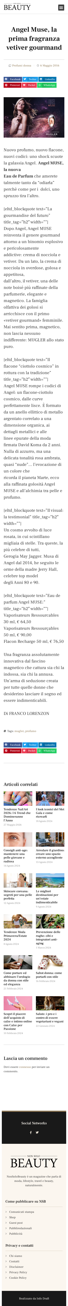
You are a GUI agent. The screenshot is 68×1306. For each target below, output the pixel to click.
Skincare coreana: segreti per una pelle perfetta (18, 895)
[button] (61, 8)
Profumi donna (21, 65)
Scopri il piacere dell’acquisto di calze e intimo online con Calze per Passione (18, 1021)
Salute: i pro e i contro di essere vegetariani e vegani (49, 1017)
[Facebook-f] (30, 1132)
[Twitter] (37, 1132)
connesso (25, 1067)
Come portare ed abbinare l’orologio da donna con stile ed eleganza (17, 978)
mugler (19, 731)
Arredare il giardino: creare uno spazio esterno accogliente (50, 854)
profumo (30, 731)
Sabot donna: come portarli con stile (49, 975)
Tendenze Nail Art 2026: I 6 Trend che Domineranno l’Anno (17, 814)
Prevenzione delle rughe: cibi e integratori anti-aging (48, 937)
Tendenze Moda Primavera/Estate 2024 (15, 936)
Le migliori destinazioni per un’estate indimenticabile (47, 896)
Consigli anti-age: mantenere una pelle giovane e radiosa (16, 855)
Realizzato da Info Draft (34, 1298)
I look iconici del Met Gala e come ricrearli (50, 813)
